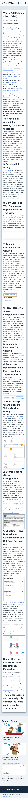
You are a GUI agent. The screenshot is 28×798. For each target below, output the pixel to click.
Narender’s (6, 97)
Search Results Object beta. (11, 513)
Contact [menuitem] (19, 789)
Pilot (7, 319)
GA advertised (19, 355)
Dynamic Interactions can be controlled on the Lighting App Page (13, 267)
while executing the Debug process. (13, 416)
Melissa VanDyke (19, 151)
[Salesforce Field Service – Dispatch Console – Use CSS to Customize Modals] (14, 769)
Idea (9, 676)
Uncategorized (14, 23)
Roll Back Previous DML (18, 602)
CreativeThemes (6, 796)
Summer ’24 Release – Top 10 (10, 737)
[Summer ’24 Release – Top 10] (14, 729)
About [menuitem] (13, 789)
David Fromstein (13, 567)
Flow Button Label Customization (12, 553)
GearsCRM (9, 153)
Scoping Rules (7, 170)
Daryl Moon (12, 99)
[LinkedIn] (18, 3)
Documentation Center (17, 361)
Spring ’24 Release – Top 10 (10, 757)
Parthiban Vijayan (11, 103)
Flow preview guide (13, 82)
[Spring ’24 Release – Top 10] (14, 749)
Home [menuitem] (8, 789)
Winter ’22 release (11, 28)
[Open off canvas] (25, 3)
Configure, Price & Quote (9, 22)
